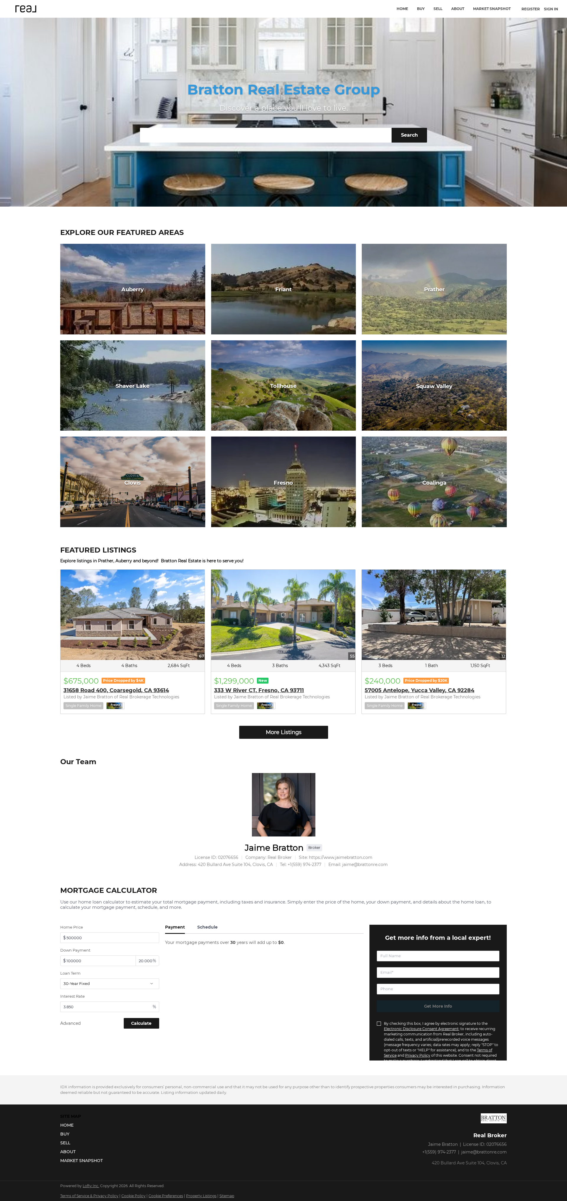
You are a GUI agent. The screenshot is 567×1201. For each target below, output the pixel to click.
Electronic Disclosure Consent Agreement (421, 1029)
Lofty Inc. (91, 1186)
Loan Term (70, 973)
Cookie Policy (133, 1196)
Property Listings (201, 1196)
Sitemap (226, 1196)
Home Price (71, 927)
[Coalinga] (434, 482)
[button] (83, 1125)
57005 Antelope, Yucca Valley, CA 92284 (419, 690)
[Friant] (283, 289)
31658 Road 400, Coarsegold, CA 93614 (116, 690)
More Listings (284, 732)
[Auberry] (132, 289)
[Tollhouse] (283, 385)
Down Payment (75, 950)
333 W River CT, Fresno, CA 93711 (259, 690)
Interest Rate (72, 996)
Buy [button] (421, 8)
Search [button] (409, 135)
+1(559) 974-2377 (439, 1152)
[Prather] (434, 289)
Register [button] (531, 9)
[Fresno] (283, 482)
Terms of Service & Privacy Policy (89, 1196)
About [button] (457, 8)
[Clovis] (132, 482)
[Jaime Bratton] (283, 804)
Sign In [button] (551, 9)
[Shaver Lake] (132, 385)
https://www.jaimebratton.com (340, 857)
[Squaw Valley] (434, 385)
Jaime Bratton (274, 848)
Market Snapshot (492, 8)
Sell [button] (438, 8)
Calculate (141, 1023)
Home (402, 8)
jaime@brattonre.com (484, 1152)
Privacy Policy (417, 1055)
